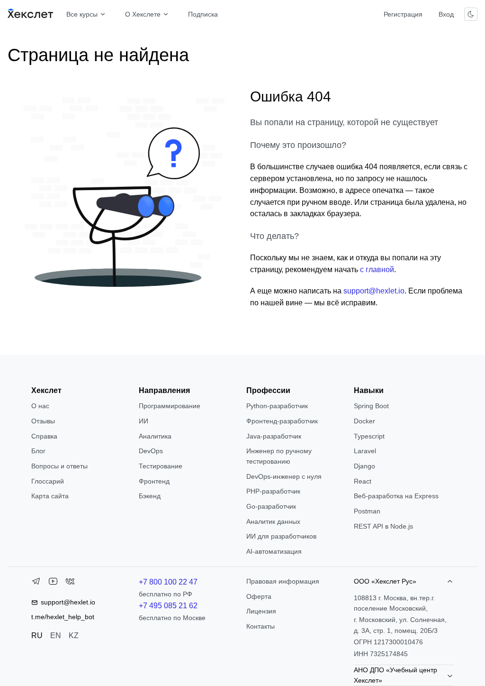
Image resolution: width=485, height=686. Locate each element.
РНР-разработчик (273, 491)
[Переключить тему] (470, 14)
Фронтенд (154, 481)
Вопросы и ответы (59, 466)
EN (55, 635)
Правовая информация (282, 581)
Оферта (258, 596)
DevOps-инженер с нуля (284, 476)
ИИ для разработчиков (281, 536)
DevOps (151, 451)
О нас (40, 406)
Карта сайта (50, 496)
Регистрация (403, 14)
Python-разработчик (277, 406)
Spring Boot (371, 406)
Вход (446, 14)
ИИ (143, 421)
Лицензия (261, 611)
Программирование (169, 406)
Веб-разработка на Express (396, 496)
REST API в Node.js (383, 526)
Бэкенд (150, 496)
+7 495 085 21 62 (168, 606)
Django (364, 466)
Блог (38, 451)
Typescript (369, 436)
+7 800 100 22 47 (168, 582)
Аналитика (155, 436)
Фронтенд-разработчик (282, 421)
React (362, 481)
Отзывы (43, 421)
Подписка (203, 14)
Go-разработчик (271, 506)
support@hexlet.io (373, 291)
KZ (74, 635)
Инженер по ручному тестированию (279, 456)
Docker (364, 421)
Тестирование (160, 466)
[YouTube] (53, 583)
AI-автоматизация (274, 551)
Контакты (260, 626)
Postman (367, 511)
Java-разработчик (273, 436)
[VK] (70, 583)
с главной (377, 269)
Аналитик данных (273, 521)
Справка (44, 436)
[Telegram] (36, 583)
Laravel (365, 451)
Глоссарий (47, 481)
